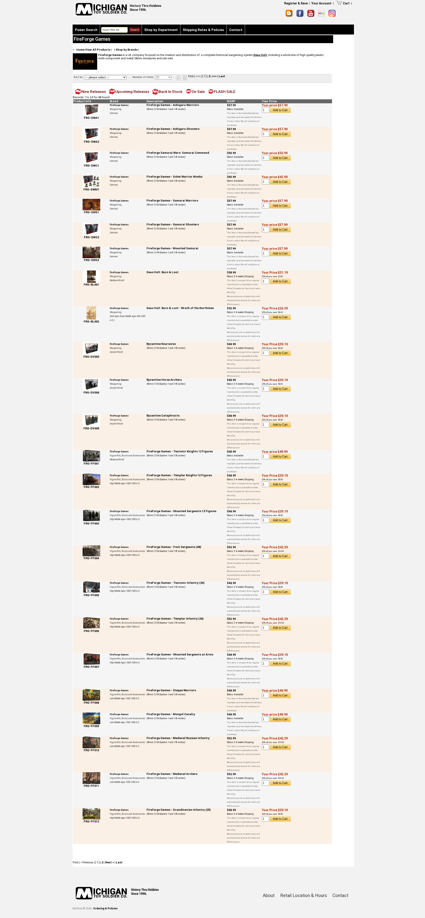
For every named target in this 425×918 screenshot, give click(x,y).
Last (222, 76)
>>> (214, 76)
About (269, 895)
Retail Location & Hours (303, 895)
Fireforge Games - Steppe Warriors (171, 690)
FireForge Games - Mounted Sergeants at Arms (180, 654)
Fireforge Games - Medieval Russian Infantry (178, 738)
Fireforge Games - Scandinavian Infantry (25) (179, 809)
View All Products (97, 49)
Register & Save (296, 3)
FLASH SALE (225, 91)
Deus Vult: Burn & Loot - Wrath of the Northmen (180, 308)
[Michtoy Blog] (290, 14)
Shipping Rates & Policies (203, 30)
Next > (109, 862)
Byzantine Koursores (161, 344)
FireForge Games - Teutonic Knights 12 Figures (180, 451)
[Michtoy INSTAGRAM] (332, 14)
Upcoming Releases (132, 91)
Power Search (86, 30)
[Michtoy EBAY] (322, 14)
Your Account (321, 3)
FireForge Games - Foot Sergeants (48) (174, 547)
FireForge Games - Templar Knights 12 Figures (179, 475)
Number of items (143, 77)
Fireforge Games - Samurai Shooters (173, 224)
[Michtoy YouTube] (311, 14)
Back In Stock (170, 91)
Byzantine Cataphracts (163, 415)
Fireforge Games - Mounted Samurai (172, 248)
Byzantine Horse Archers (164, 379)
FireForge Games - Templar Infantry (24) (175, 618)
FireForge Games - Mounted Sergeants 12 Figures (181, 511)
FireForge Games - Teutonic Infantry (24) (176, 582)
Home (80, 49)
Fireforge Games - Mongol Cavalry (171, 714)
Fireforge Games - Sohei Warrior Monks (174, 176)
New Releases (93, 91)
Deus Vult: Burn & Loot (162, 272)
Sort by (78, 77)
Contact (235, 30)
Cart (346, 3)
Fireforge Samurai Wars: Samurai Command (178, 152)
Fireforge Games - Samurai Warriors (172, 200)
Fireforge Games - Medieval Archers (172, 774)
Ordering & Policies (105, 908)
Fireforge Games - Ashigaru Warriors (173, 105)
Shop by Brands (126, 49)
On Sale (198, 91)
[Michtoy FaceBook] (300, 14)
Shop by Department (161, 30)
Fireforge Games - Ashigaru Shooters (173, 129)
